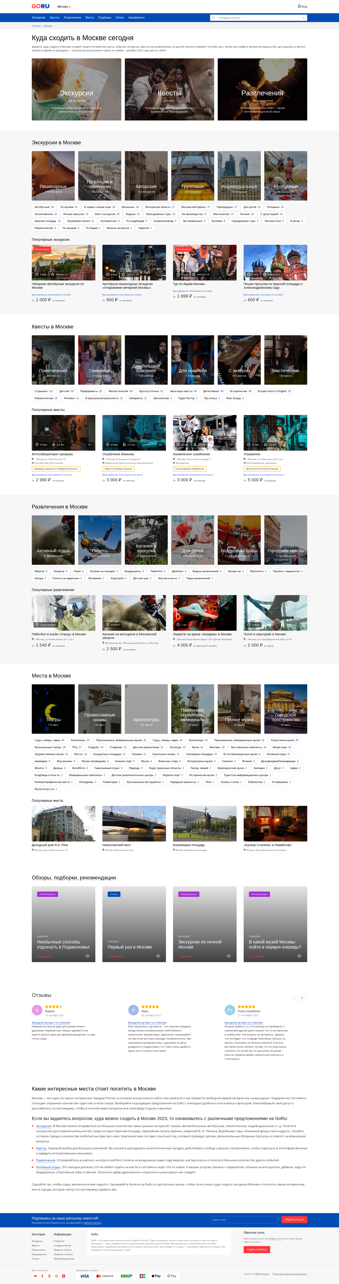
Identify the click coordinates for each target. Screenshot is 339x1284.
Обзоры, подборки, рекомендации (74, 877)
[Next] (301, 997)
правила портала (92, 1222)
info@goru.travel (276, 1238)
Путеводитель (39, 1254)
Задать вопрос (257, 1249)
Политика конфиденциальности (290, 1273)
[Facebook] (42, 1276)
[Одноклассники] (49, 1276)
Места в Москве (51, 676)
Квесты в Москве (52, 326)
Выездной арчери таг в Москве (51, 1022)
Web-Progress (262, 1273)
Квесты (55, 17)
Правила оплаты (62, 1249)
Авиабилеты (136, 17)
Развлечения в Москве (60, 507)
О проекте (59, 1241)
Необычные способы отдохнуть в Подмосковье (63, 944)
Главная (36, 25)
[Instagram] (56, 1276)
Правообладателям (64, 1258)
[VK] (35, 1276)
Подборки (104, 17)
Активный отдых (48, 1167)
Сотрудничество (62, 1245)
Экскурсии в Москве (56, 142)
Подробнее (44, 956)
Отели (120, 17)
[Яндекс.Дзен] (63, 1276)
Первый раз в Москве (130, 946)
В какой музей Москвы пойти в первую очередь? (275, 944)
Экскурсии (38, 17)
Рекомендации (47, 894)
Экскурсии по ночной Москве (200, 944)
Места (90, 17)
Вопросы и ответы (63, 1254)
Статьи (114, 894)
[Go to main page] (40, 6)
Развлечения (72, 17)
